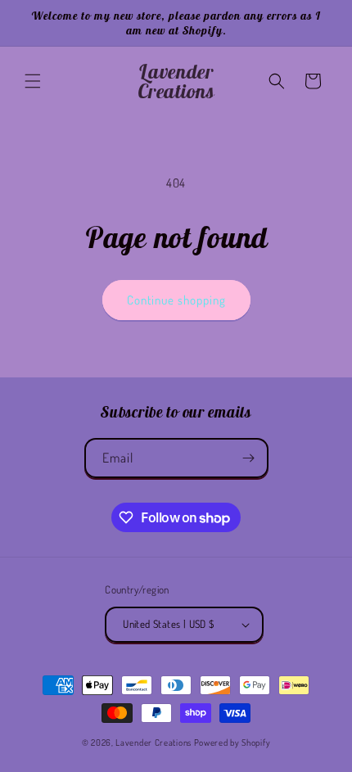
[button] (33, 81)
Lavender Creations (153, 742)
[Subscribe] (249, 458)
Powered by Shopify (232, 742)
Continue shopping (176, 300)
